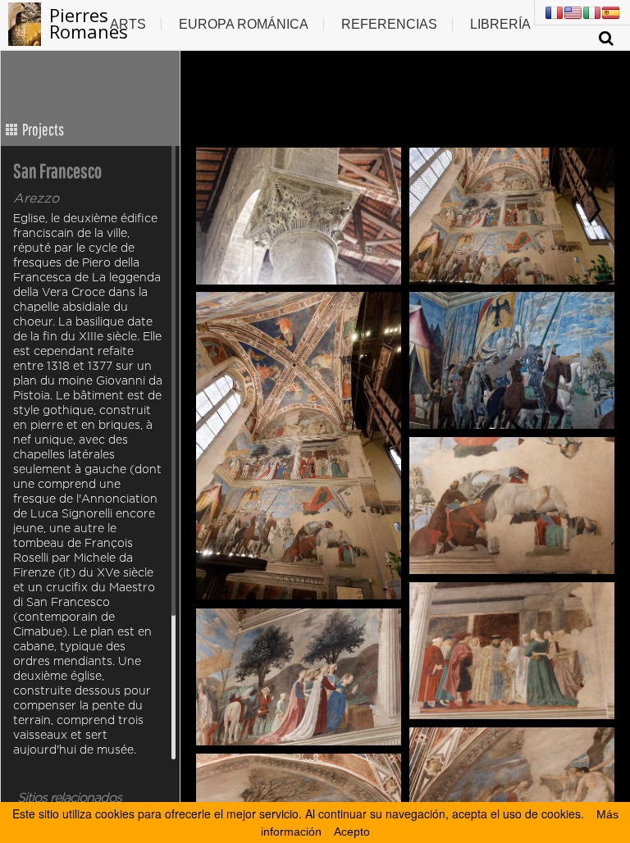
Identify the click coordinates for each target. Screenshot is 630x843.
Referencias (389, 24)
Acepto (352, 831)
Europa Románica (243, 24)
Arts (128, 24)
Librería (500, 24)
